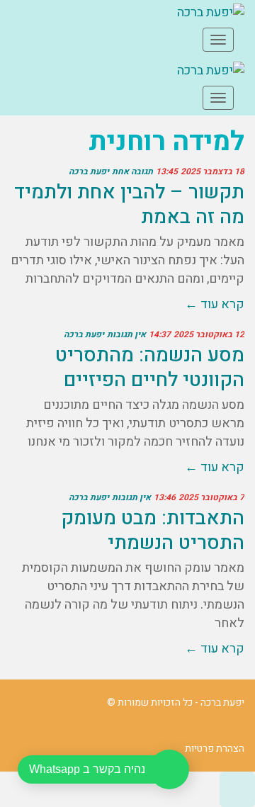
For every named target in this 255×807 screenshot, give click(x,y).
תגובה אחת (132, 171)
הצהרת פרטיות (214, 748)
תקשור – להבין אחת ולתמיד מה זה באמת (129, 205)
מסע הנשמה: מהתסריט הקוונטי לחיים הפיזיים (149, 368)
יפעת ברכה (89, 171)
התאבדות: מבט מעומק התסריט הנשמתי (152, 531)
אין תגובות (126, 334)
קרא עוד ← (214, 304)
